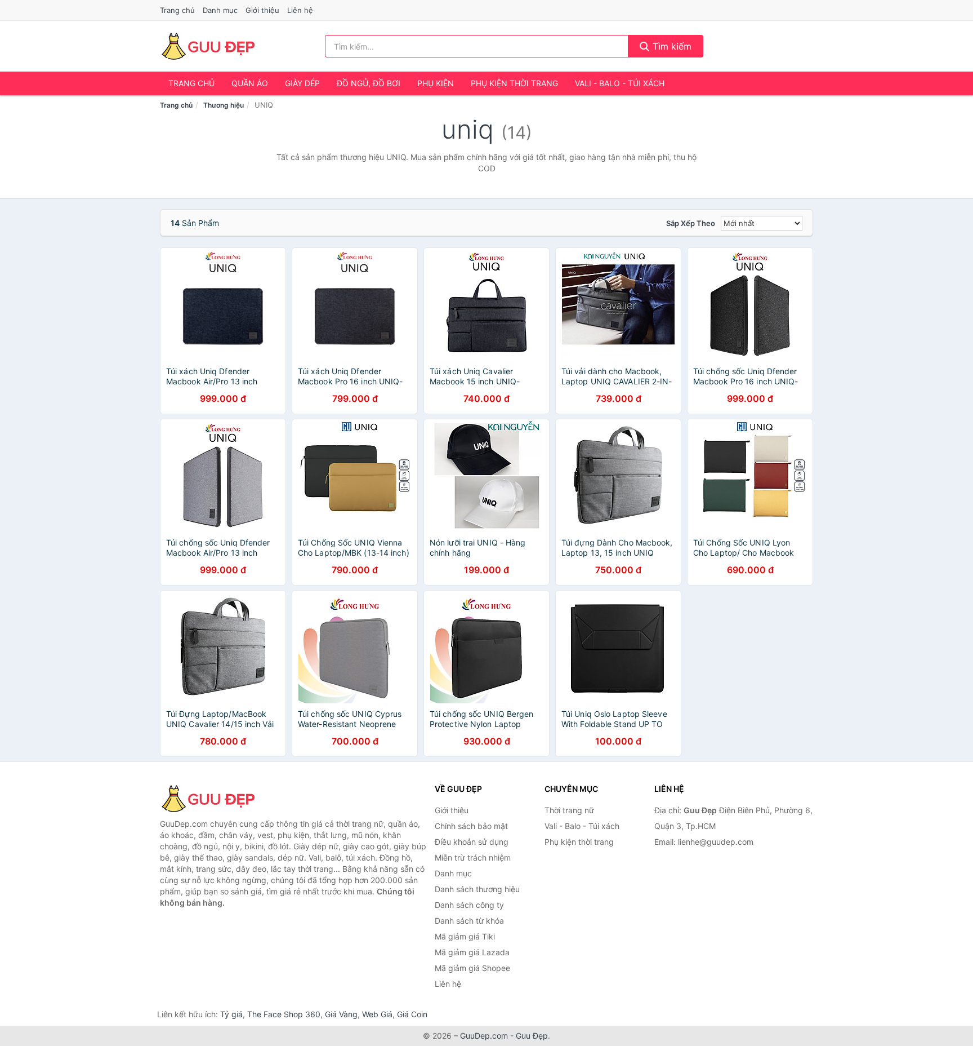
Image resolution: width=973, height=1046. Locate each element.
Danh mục (220, 10)
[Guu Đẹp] (216, 798)
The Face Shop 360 (283, 1014)
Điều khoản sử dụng (471, 841)
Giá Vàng (341, 1014)
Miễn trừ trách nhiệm (473, 857)
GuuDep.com (484, 1035)
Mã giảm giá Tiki (465, 936)
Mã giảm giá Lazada (472, 952)
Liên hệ (300, 10)
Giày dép (302, 83)
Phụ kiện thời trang (514, 83)
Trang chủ (177, 10)
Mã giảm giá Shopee (472, 968)
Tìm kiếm (670, 46)
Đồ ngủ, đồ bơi (368, 83)
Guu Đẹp (532, 1035)
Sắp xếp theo (690, 223)
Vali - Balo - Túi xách (619, 83)
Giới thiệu (262, 10)
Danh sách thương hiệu (477, 889)
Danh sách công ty (469, 905)
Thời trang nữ (569, 810)
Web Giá (377, 1014)
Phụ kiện (435, 83)
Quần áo (249, 83)
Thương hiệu (223, 105)
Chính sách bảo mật (471, 826)
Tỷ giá (231, 1014)
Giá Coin (412, 1014)
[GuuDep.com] (208, 46)
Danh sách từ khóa (469, 920)
